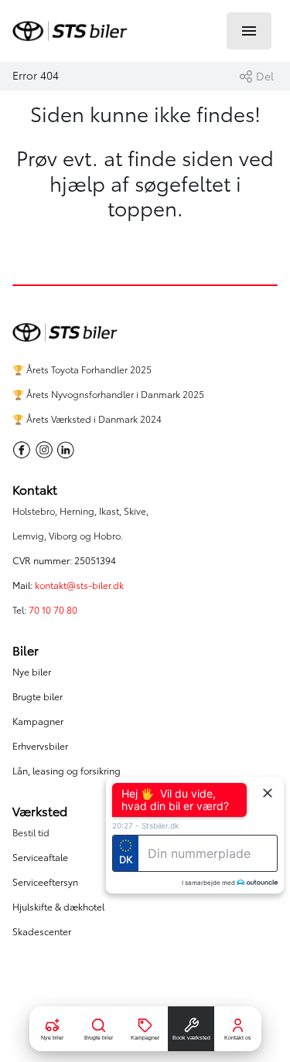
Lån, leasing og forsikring (66, 771)
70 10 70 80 (54, 610)
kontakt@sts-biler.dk (79, 585)
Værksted (39, 811)
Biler (25, 651)
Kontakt (34, 490)
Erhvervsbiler (40, 746)
